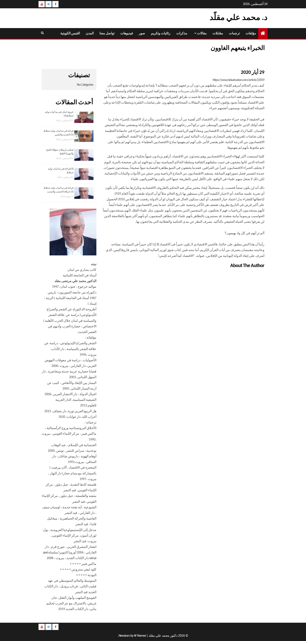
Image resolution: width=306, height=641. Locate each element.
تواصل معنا (107, 33)
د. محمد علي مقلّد (238, 18)
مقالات (202, 33)
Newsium (124, 635)
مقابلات (218, 33)
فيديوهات (126, 33)
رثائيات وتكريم (160, 33)
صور (142, 33)
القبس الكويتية (70, 33)
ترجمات (234, 33)
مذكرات (181, 33)
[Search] (42, 33)
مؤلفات (251, 33)
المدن (90, 33)
